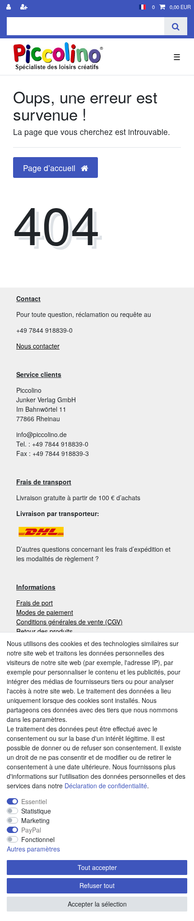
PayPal (31, 829)
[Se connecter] (9, 7)
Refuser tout (97, 885)
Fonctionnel (38, 839)
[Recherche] (175, 26)
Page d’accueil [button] (50, 167)
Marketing (35, 820)
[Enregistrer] (24, 7)
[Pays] (142, 7)
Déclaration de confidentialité (106, 785)
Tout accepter (97, 867)
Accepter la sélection (97, 903)
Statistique (36, 810)
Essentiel (34, 801)
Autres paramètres (33, 848)
